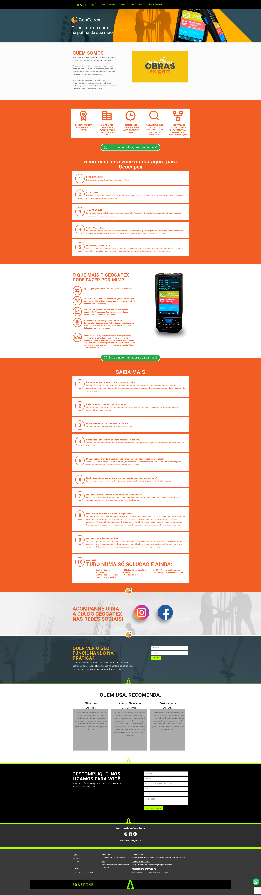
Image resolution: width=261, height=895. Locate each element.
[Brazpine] (85, 4)
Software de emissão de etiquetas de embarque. (115, 865)
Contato (76, 869)
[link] (130, 147)
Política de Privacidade (83, 872)
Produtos (77, 858)
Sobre (75, 865)
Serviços (77, 862)
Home (75, 855)
